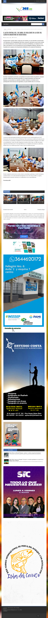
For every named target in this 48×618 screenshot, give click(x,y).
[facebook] (34, 1)
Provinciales (15, 37)
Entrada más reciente (8, 209)
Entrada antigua (41, 209)
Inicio (25, 209)
